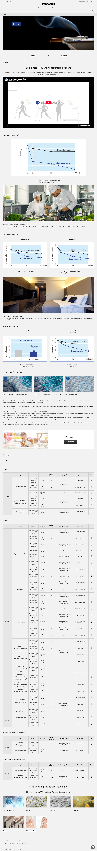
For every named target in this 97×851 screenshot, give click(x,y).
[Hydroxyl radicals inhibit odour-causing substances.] (48, 384)
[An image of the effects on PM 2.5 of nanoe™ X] (13, 816)
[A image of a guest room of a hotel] (48, 295)
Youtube (18, 843)
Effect (33, 55)
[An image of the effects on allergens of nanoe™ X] (60, 796)
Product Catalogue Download (58, 845)
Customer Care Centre (37, 845)
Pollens (75, 810)
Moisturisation (31, 830)
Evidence (64, 55)
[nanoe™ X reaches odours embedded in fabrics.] (17, 384)
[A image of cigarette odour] (48, 33)
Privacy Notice (25, 845)
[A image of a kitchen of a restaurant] (48, 203)
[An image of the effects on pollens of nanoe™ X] (83, 796)
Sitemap (11, 845)
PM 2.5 (5, 830)
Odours (29, 840)
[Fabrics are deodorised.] (79, 384)
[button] (93, 847)
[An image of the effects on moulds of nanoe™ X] (36, 796)
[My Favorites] (92, 11)
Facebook (6, 843)
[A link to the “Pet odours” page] (48, 431)
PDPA (30, 845)
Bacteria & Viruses (9, 810)
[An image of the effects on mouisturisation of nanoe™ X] (36, 816)
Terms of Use (17, 845)
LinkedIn (23, 843)
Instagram (12, 843)
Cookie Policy (75, 845)
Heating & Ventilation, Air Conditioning (12, 840)
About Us (6, 845)
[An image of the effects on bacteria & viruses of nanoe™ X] (13, 796)
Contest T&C (68, 845)
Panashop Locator (47, 845)
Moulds (28, 810)
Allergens (53, 810)
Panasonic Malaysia (8, 1)
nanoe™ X (24, 840)
